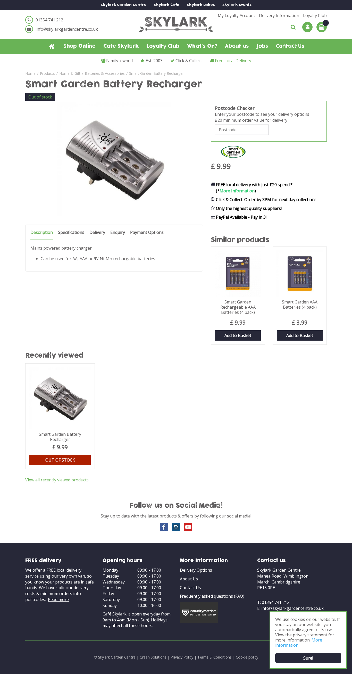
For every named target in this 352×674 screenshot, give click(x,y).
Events (237, 5)
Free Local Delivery (233, 60)
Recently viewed (54, 356)
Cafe (166, 5)
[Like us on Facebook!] (164, 527)
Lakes (201, 5)
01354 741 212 (49, 20)
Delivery (97, 232)
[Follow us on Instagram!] (176, 527)
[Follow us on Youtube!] (188, 527)
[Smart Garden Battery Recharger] (114, 159)
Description (41, 232)
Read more (58, 599)
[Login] (307, 27)
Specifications (71, 232)
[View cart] (321, 27)
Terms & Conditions (214, 657)
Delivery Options (196, 570)
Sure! (308, 658)
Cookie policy (247, 657)
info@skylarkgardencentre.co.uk (67, 29)
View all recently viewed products (57, 480)
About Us (189, 579)
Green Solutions (153, 657)
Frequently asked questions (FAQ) (212, 596)
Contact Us (190, 587)
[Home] (52, 46)
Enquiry (117, 232)
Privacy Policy (182, 657)
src (293, 27)
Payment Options (147, 232)
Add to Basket (237, 335)
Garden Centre (123, 5)
